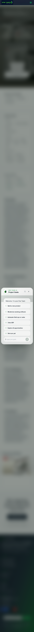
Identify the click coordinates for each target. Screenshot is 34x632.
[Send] (27, 339)
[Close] (28, 291)
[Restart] (25, 291)
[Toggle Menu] (31, 2)
